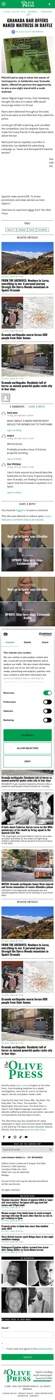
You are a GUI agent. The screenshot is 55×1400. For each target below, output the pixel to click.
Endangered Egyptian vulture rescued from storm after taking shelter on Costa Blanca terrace (24, 1248)
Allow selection (27, 748)
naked (31, 230)
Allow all (27, 735)
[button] (51, 1149)
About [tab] (45, 642)
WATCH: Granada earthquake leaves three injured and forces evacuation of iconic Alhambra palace (27, 885)
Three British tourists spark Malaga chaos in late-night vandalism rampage (27, 1238)
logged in (21, 510)
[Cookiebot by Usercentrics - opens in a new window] (39, 634)
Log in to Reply (14, 430)
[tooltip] (3, 1137)
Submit (27, 1357)
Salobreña (42, 230)
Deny (27, 761)
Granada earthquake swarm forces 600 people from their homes (24, 336)
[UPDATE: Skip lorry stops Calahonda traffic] (27, 559)
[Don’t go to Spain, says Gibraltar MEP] (27, 536)
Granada (32, 12)
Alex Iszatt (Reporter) (31, 31)
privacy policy (45, 1348)
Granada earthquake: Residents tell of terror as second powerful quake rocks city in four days (26, 386)
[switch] (47, 702)
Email (6, 1328)
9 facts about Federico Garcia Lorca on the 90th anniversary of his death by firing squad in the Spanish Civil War (27, 830)
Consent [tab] (10, 642)
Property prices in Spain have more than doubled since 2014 (24, 1227)
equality (11, 230)
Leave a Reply (37, 406)
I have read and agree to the (29, 1348)
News (31, 210)
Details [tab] (27, 642)
